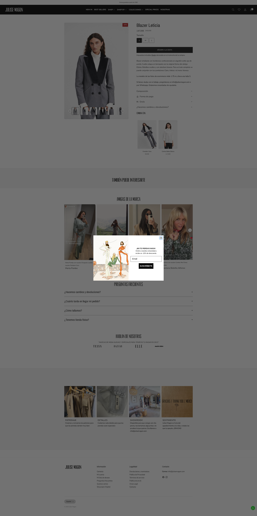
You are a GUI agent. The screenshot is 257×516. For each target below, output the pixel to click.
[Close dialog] (161, 238)
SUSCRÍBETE (146, 266)
